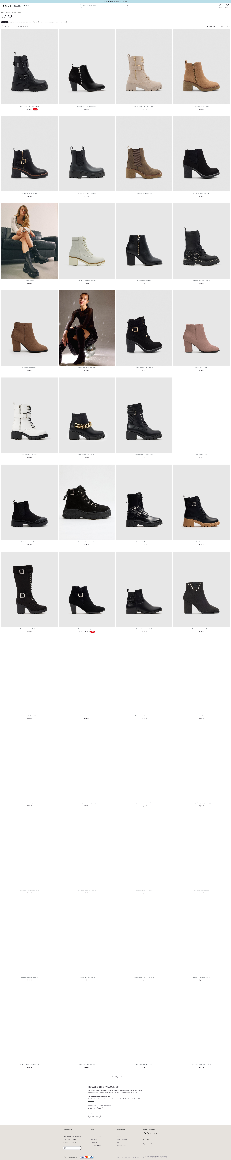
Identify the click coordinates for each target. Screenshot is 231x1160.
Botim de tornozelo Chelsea (29, 542)
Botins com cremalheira (144, 280)
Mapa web (164, 1157)
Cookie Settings (142, 1157)
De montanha (27, 22)
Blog (118, 1142)
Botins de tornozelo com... (201, 977)
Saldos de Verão (121, 1145)
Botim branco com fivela (29, 454)
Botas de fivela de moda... (144, 542)
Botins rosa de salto (201, 367)
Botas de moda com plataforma (144, 803)
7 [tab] (8, 204)
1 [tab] (3, 30)
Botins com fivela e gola (201, 890)
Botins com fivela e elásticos (29, 716)
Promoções (94, 1142)
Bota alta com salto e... (87, 716)
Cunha (36, 22)
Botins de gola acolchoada (87, 977)
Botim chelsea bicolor (201, 454)
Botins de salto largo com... (144, 193)
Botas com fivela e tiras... (144, 1064)
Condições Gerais (151, 1157)
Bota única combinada (201, 542)
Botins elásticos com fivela (144, 629)
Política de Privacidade (122, 1157)
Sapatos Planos (94, 1116)
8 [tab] (181, 204)
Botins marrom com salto (29, 367)
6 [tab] (7, 204)
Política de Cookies (132, 1157)
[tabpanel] (29, 66)
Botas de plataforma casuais (144, 716)
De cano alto (54, 22)
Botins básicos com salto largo (201, 803)
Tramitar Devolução (96, 1145)
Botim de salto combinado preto (87, 106)
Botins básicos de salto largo (201, 716)
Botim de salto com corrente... (87, 454)
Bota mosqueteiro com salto (87, 367)
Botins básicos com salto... (201, 106)
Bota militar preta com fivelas (29, 106)
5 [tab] (6, 30)
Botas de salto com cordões (144, 367)
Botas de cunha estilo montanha (29, 1064)
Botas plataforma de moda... (87, 542)
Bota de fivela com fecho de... (29, 629)
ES (148, 1143)
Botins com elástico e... (29, 803)
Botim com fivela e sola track (144, 454)
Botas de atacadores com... (29, 977)
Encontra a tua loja (73, 1148)
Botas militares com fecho (144, 890)
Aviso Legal (158, 1157)
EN (155, 1143)
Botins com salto (15, 22)
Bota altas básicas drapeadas (87, 803)
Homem (26, 5)
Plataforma (44, 22)
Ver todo (5, 22)
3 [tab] (62, 30)
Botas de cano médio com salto (144, 977)
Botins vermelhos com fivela (87, 1064)
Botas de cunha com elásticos (201, 1064)
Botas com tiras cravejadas (201, 280)
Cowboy (63, 22)
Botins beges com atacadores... (144, 106)
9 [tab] (182, 204)
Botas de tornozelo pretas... (86, 629)
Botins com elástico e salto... (87, 890)
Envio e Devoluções (96, 1136)
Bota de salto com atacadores (87, 280)
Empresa (119, 1136)
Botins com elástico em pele (87, 193)
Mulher (17, 5)
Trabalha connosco (122, 1139)
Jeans (91, 1108)
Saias (100, 1108)
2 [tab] (4, 30)
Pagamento (94, 1139)
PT (151, 1143)
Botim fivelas (30, 280)
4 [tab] (5, 30)
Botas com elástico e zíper (201, 193)
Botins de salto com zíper (29, 193)
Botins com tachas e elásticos (201, 629)
